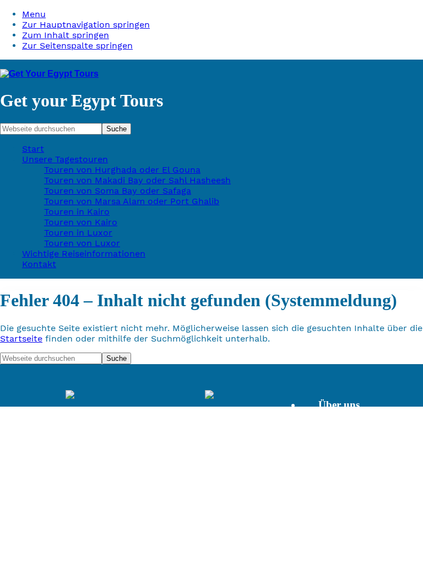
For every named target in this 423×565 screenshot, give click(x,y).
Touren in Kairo (77, 211)
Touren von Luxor (82, 243)
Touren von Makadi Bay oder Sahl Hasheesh (137, 180)
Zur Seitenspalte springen (77, 45)
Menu (34, 14)
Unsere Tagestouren (65, 159)
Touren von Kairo (80, 222)
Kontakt (39, 264)
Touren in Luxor (78, 232)
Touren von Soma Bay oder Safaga (117, 190)
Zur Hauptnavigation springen (86, 24)
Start (33, 148)
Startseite (21, 338)
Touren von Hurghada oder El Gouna (122, 169)
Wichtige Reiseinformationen (83, 253)
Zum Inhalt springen (65, 35)
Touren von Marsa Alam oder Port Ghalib (131, 201)
